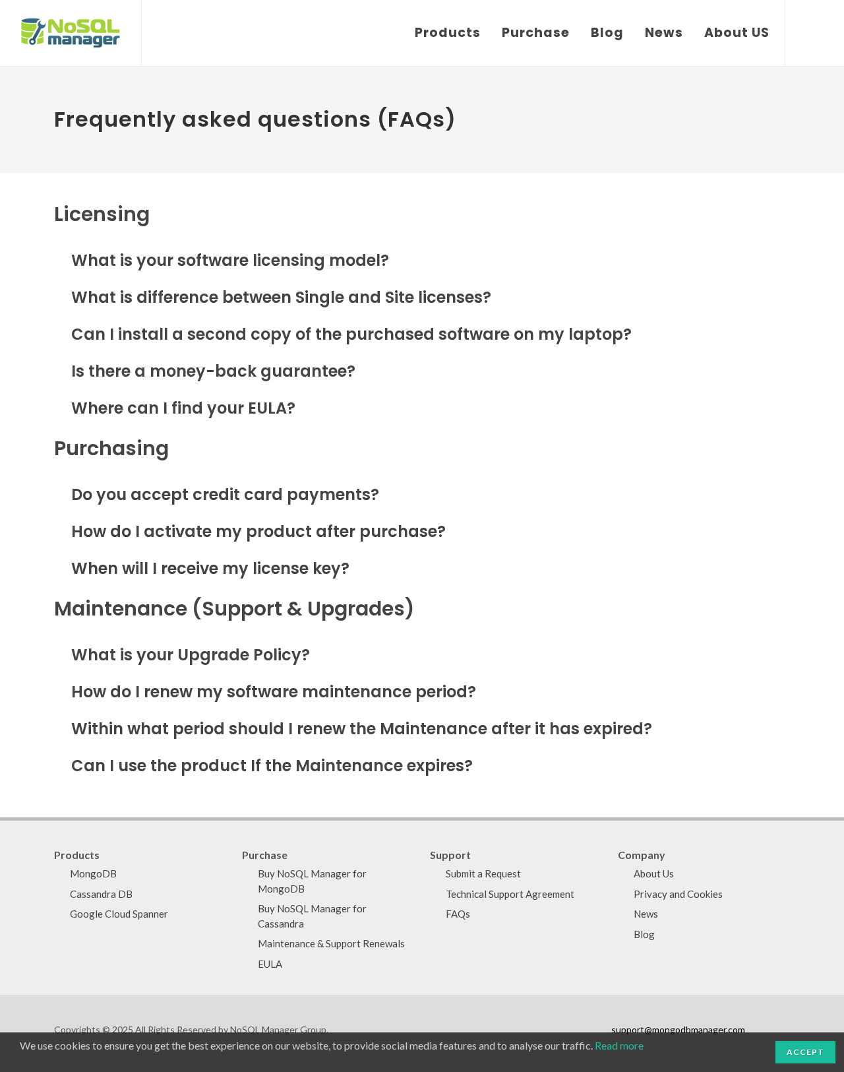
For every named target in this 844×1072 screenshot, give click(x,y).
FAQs (458, 914)
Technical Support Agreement (510, 894)
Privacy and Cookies (678, 894)
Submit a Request (483, 873)
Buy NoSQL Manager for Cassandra (312, 916)
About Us (654, 873)
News (646, 914)
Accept (805, 1052)
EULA (270, 964)
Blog (644, 934)
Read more (619, 1045)
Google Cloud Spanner (119, 914)
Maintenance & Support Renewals (331, 943)
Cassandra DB (101, 894)
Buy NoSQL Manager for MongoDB (312, 881)
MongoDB (93, 873)
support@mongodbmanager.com (678, 1029)
